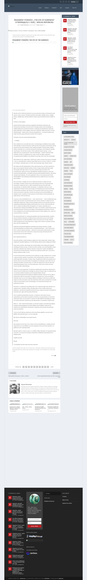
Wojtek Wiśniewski (24, 25)
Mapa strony (65, 500)
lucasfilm (66, 180)
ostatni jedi (67, 197)
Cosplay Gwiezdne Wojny (68, 143)
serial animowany (68, 218)
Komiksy (54, 8)
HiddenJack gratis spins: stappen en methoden (18, 556)
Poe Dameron (67, 200)
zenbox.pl (61, 578)
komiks (73, 168)
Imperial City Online (67, 503)
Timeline (64, 496)
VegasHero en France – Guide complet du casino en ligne (18, 549)
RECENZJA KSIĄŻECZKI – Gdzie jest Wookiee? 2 (53, 408)
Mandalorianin (68, 185)
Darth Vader (67, 153)
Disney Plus (73, 156)
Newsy (41, 25)
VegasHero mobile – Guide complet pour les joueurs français (17, 543)
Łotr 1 (72, 239)
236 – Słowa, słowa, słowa (27, 407)
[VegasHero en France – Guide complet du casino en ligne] (10, 549)
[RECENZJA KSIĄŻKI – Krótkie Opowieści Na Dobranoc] (40, 404)
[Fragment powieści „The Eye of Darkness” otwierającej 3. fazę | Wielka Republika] (34, 31)
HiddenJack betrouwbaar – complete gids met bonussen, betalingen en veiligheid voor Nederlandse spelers (18, 570)
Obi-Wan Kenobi (68, 194)
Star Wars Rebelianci (69, 224)
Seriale (47, 8)
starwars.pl (22, 578)
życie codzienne (68, 242)
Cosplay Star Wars (69, 147)
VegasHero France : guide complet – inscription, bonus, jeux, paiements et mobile (71, 60)
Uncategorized (70, 25)
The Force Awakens (69, 230)
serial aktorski (68, 215)
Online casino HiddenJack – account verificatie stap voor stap (18, 562)
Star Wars (71, 221)
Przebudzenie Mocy (69, 203)
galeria (66, 162)
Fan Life (74, 8)
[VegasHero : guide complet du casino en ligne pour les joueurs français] (65, 39)
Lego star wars (68, 174)
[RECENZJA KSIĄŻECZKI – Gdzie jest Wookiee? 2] (53, 404)
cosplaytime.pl (68, 150)
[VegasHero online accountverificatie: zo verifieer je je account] (65, 20)
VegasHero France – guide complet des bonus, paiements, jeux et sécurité (18, 535)
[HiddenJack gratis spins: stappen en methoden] (10, 556)
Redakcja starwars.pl (49, 501)
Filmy (40, 8)
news (71, 188)
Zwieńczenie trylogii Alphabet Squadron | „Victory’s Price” (15, 408)
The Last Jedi (67, 233)
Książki (67, 8)
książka (66, 171)
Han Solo (66, 168)
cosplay (73, 139)
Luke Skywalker (68, 183)
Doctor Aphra (68, 159)
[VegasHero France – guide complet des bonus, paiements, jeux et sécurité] (10, 534)
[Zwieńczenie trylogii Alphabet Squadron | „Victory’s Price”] (15, 404)
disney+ (66, 156)
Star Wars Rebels (68, 227)
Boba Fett (66, 139)
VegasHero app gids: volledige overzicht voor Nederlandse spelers (72, 30)
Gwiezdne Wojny (68, 165)
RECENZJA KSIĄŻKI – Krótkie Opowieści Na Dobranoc (40, 408)
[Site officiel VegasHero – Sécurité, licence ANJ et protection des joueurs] (65, 48)
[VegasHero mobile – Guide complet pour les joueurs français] (10, 542)
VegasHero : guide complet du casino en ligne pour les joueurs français (71, 39)
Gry (61, 8)
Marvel (66, 188)
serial (73, 212)
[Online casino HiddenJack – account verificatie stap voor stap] (10, 562)
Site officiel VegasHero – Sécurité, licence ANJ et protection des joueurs (72, 49)
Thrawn (66, 239)
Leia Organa (67, 177)
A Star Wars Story (69, 136)
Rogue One (67, 212)
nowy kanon (67, 191)
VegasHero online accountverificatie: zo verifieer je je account (71, 21)
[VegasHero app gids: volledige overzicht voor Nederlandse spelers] (65, 29)
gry (71, 162)
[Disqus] (34, 434)
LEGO (71, 171)
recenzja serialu (68, 209)
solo (65, 221)
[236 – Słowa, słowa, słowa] (28, 404)
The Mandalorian (68, 236)
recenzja (66, 206)
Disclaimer (47, 578)
